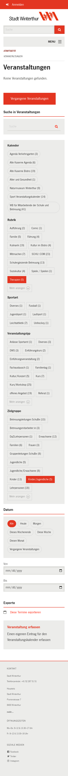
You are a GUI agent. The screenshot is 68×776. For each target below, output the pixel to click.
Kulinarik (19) (17, 245)
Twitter (13, 756)
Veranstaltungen (12, 56)
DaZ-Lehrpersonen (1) (21, 436)
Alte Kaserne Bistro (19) (22, 171)
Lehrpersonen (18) (19, 487)
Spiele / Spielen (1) (42, 271)
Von (5, 563)
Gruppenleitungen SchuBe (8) (25, 453)
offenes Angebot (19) (21, 393)
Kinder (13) (16, 479)
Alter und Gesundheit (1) (22, 179)
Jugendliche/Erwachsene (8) (25, 470)
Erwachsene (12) (48, 436)
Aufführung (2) (17, 228)
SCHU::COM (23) (41, 254)
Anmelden (18, 4)
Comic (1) (36, 228)
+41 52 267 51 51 (29, 681)
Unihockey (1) (41, 323)
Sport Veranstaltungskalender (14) (27, 196)
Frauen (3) (34, 445)
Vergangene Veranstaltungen (29, 98)
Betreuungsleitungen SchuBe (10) (27, 419)
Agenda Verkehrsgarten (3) (24, 154)
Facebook (15, 752)
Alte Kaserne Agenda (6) (22, 162)
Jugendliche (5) (18, 462)
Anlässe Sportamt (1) (21, 342)
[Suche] (59, 29)
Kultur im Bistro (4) (41, 245)
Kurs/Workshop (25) (20, 384)
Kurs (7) (40, 376)
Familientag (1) (43, 367)
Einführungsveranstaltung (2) (25, 359)
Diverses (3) (44, 342)
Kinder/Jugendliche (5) (40, 479)
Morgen (37, 523)
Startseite (9, 51)
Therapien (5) (17, 279)
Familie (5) (15, 236)
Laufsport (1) (39, 314)
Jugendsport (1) (18, 314)
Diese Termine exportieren (25, 612)
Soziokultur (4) (17, 271)
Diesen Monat (17, 540)
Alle (12, 523)
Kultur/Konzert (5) (19, 376)
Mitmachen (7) (17, 254)
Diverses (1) (16, 305)
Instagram (15, 761)
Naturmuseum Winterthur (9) (25, 188)
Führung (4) (33, 236)
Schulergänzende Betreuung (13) (27, 262)
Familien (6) (16, 445)
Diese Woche (44, 532)
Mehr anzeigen (17, 288)
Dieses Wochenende (20, 532)
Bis (5, 580)
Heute (23, 523)
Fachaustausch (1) (19, 367)
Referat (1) (44, 393)
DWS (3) (14, 350)
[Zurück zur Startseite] (34, 17)
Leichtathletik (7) (18, 323)
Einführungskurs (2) (35, 350)
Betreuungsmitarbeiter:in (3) (25, 428)
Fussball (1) (35, 305)
